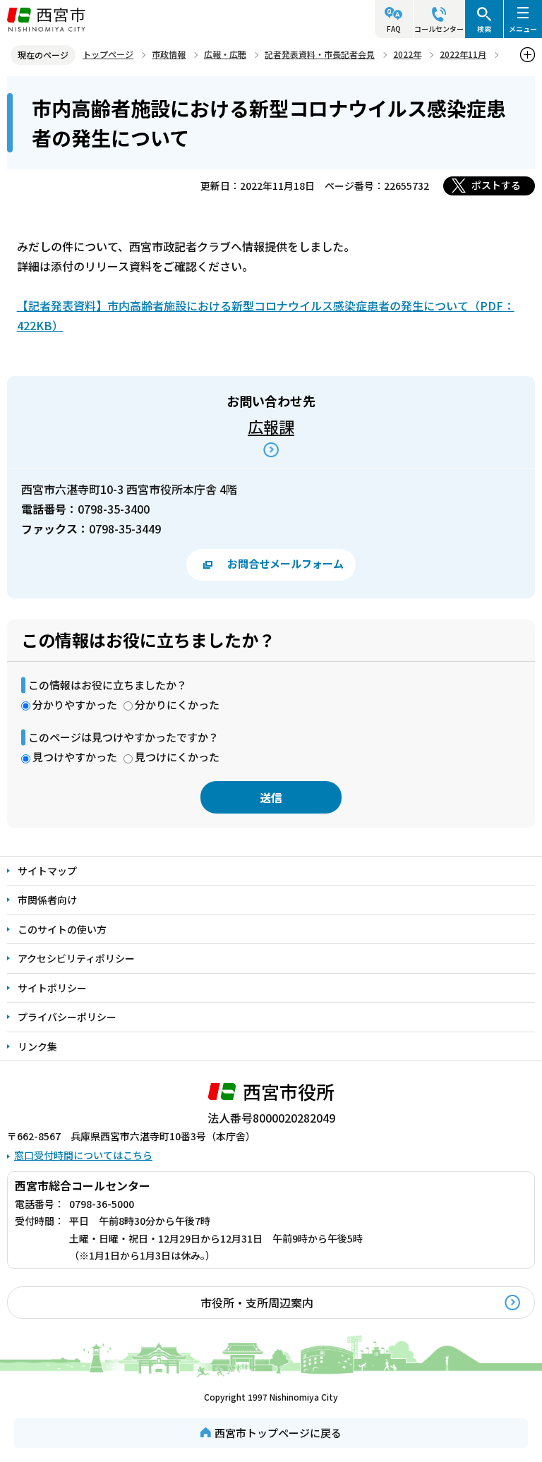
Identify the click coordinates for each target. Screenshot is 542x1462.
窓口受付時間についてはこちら (83, 1155)
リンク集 (37, 1046)
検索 (484, 28)
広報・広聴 (225, 54)
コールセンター (439, 28)
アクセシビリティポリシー (76, 958)
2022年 (407, 54)
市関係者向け (47, 900)
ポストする (496, 185)
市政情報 (169, 54)
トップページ (108, 54)
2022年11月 (463, 54)
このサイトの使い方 (62, 929)
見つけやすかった (74, 756)
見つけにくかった (177, 756)
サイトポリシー (52, 988)
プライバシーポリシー (67, 1017)
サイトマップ (47, 871)
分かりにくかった (177, 704)
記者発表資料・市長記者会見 (320, 54)
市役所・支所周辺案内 (256, 1302)
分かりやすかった (74, 704)
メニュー (523, 28)
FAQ (394, 28)
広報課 (271, 426)
